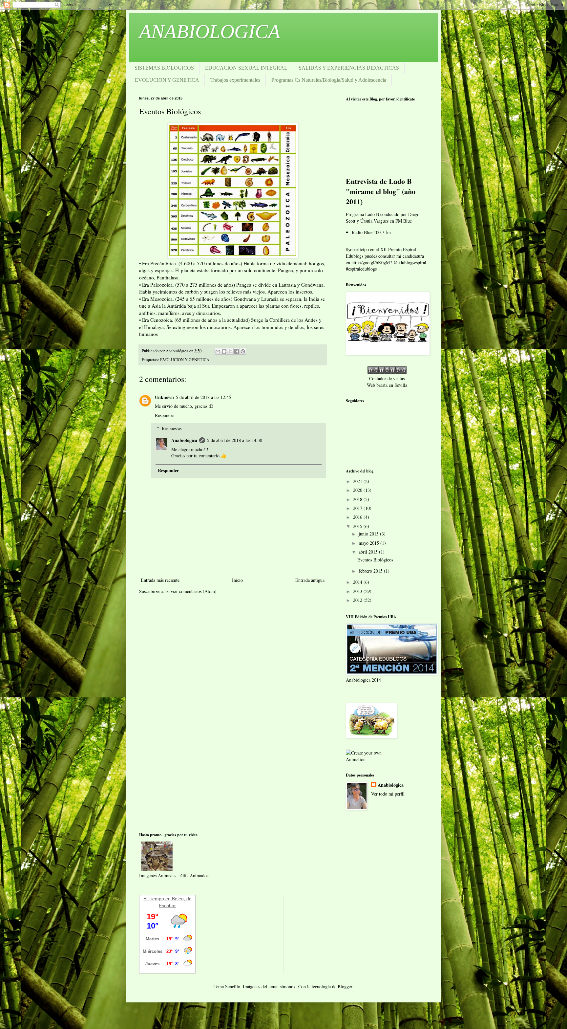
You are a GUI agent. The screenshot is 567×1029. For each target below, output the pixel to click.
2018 (358, 499)
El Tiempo (153, 898)
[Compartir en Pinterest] (243, 351)
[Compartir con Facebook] (236, 351)
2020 (358, 490)
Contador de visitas (387, 378)
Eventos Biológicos (375, 560)
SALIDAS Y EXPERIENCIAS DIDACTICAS (349, 68)
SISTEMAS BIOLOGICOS (164, 68)
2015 (358, 526)
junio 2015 (369, 534)
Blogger (345, 986)
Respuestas (171, 428)
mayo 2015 (369, 543)
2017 (358, 508)
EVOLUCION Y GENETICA (167, 80)
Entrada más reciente (160, 580)
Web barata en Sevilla (387, 385)
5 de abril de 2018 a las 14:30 (234, 440)
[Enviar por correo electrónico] (218, 351)
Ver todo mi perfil (388, 794)
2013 (358, 591)
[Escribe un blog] (224, 351)
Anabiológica (184, 440)
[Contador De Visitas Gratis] (387, 372)
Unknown (164, 397)
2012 (358, 600)
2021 (358, 481)
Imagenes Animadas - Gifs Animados (173, 875)
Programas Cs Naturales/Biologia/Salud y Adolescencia (328, 80)
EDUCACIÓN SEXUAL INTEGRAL (246, 68)
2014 (358, 582)
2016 (358, 517)
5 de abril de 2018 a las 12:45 (203, 397)
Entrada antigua (310, 580)
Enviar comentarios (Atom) (191, 591)
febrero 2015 (371, 571)
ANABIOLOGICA (209, 31)
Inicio (237, 580)
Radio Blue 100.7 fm (371, 232)
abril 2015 (369, 552)
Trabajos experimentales (235, 80)
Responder (164, 415)
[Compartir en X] (230, 351)
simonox (288, 986)
